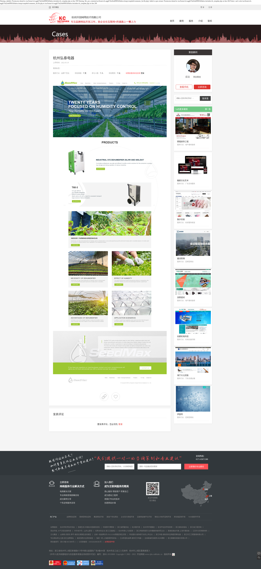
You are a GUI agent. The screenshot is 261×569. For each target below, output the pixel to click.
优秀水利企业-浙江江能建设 (105, 531)
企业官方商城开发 (127, 517)
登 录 (202, 7)
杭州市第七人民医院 (126, 531)
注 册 (210, 7)
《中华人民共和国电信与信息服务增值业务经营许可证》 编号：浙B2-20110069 (82, 554)
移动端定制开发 (179, 517)
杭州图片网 (136, 527)
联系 (210, 21)
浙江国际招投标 (181, 527)
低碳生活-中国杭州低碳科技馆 (89, 527)
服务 (191, 21)
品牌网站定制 (71, 517)
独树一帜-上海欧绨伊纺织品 (106, 538)
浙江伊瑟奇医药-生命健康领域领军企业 (150, 531)
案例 (181, 21)
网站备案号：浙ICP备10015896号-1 (63, 542)
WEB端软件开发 (194, 517)
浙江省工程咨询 (195, 527)
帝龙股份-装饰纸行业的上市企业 (141, 534)
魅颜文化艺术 (183, 180)
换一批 (208, 109)
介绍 (200, 21)
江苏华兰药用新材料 (200, 531)
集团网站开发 (99, 517)
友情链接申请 (109, 542)
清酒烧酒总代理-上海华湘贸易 (178, 531)
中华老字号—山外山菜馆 (83, 531)
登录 (142, 73)
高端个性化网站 (112, 517)
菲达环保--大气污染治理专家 (60, 531)
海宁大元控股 (183, 375)
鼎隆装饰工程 (183, 142)
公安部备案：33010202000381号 (90, 542)
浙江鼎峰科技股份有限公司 (177, 538)
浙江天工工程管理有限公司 (193, 534)
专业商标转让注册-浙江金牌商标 (62, 538)
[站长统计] (173, 554)
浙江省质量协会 (123, 527)
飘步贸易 (181, 219)
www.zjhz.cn (150, 554)
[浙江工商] (56, 563)
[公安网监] (98, 563)
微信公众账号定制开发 (163, 517)
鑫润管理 (181, 259)
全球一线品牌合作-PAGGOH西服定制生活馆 (110, 534)
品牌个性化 (65, 73)
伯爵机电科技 (183, 336)
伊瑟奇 (180, 414)
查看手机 (184, 87)
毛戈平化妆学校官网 (165, 527)
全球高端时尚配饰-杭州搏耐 (155, 538)
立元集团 (53, 534)
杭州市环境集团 (149, 527)
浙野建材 (181, 297)
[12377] (84, 563)
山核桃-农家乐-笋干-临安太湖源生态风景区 (75, 534)
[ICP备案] (70, 563)
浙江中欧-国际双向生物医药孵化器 (168, 534)
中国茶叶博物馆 (108, 527)
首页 (172, 21)
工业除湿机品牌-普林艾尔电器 (130, 538)
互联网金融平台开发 (144, 517)
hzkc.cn (159, 554)
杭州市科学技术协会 (67, 527)
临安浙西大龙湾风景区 (85, 538)
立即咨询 (202, 87)
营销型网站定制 (85, 517)
